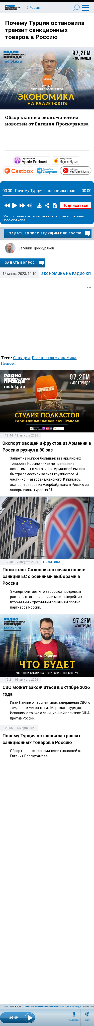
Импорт (8, 363)
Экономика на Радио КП (66, 274)
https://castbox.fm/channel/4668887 (33, 170)
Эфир (87, 1020)
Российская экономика (54, 357)
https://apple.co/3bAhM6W (49, 160)
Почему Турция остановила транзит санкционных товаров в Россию (44, 30)
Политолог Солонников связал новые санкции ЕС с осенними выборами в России (44, 576)
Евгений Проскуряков (36, 248)
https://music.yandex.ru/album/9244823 (79, 160)
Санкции (21, 357)
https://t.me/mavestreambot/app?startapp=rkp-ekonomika (57, 170)
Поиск (76, 8)
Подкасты (74, 1020)
